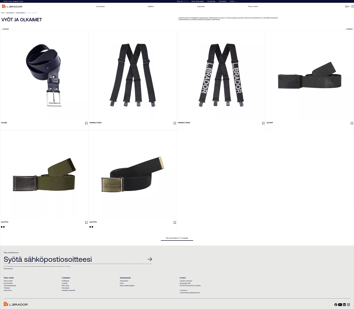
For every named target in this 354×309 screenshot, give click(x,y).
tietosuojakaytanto (8, 268)
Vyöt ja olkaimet (32, 13)
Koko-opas (65, 285)
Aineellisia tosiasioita (68, 290)
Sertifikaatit (65, 281)
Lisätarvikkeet (20, 13)
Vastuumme (8, 290)
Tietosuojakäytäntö (10, 285)
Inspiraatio (201, 6)
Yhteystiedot (222, 1)
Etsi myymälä (8, 283)
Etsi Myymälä (211, 1)
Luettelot (64, 283)
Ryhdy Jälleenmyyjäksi (127, 285)
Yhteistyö (7, 288)
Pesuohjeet (65, 288)
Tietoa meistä (253, 6)
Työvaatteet (10, 13)
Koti (2, 13)
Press (122, 283)
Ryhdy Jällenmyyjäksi (198, 1)
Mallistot (151, 6)
